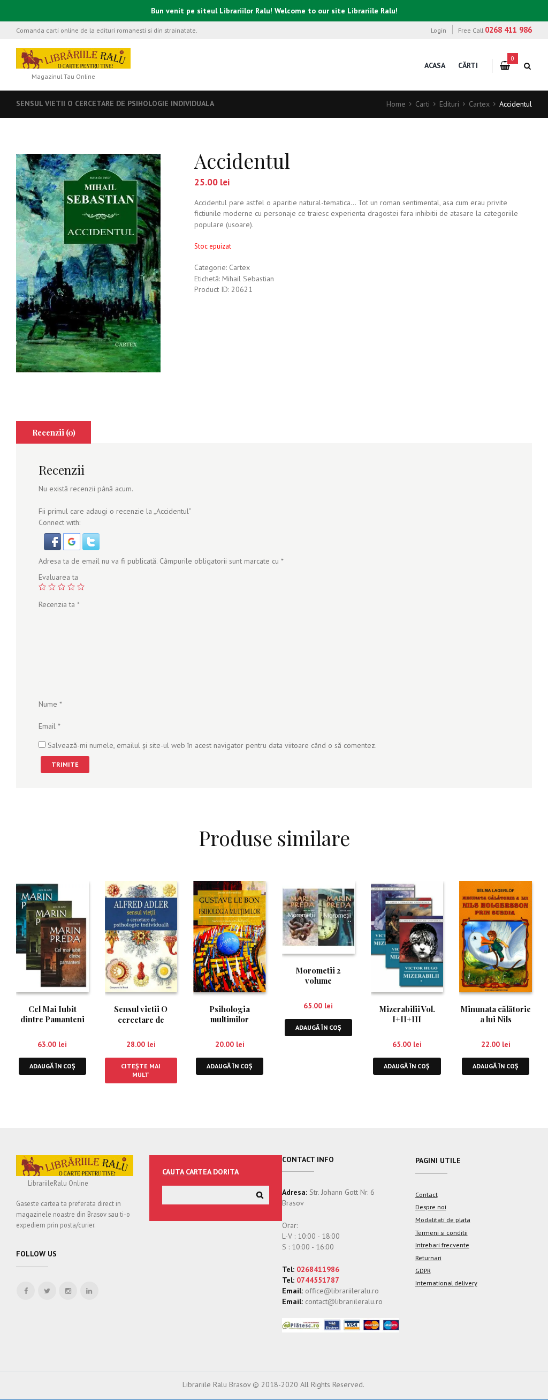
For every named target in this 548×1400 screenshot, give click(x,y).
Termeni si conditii (441, 1232)
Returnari (428, 1257)
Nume (50, 704)
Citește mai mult (141, 1070)
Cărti (468, 65)
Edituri (449, 104)
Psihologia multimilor (229, 1014)
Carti (422, 104)
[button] (53, 538)
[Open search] (527, 65)
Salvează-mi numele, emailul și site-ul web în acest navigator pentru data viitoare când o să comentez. (212, 745)
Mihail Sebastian (248, 278)
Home (396, 104)
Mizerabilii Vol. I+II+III (407, 1014)
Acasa (434, 65)
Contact (426, 1194)
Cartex (479, 104)
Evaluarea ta (58, 577)
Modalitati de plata (442, 1219)
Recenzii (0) (53, 432)
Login (438, 30)
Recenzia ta (59, 604)
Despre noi (430, 1206)
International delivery (446, 1282)
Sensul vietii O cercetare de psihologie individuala (115, 103)
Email (49, 726)
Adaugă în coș (52, 1066)
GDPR (423, 1270)
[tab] (53, 432)
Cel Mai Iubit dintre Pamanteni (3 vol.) (52, 1019)
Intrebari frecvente (442, 1244)
